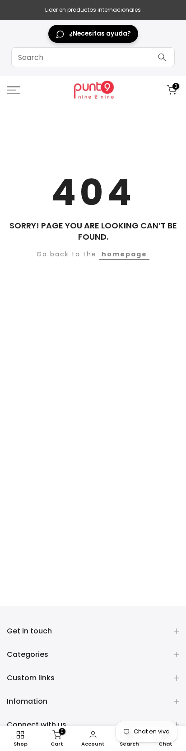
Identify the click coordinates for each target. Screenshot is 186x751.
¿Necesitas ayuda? (100, 33)
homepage (124, 254)
